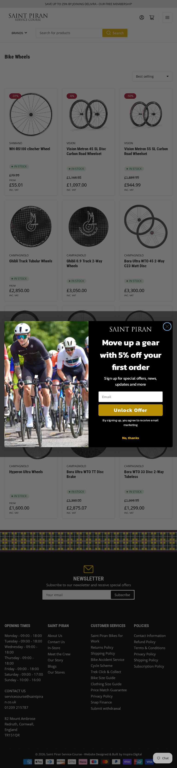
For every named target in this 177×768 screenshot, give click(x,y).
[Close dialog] (167, 326)
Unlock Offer (130, 410)
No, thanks (130, 437)
